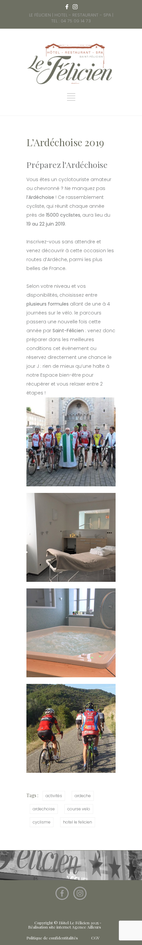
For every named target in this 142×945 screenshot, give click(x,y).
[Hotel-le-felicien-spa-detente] (71, 537)
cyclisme (42, 822)
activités (54, 795)
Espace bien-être (60, 375)
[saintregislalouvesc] (71, 441)
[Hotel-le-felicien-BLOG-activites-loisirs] (71, 728)
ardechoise (44, 809)
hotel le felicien (77, 822)
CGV (95, 937)
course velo (78, 809)
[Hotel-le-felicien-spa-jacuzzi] (71, 632)
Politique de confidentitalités (52, 937)
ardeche (83, 795)
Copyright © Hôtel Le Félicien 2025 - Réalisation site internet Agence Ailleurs (64, 925)
